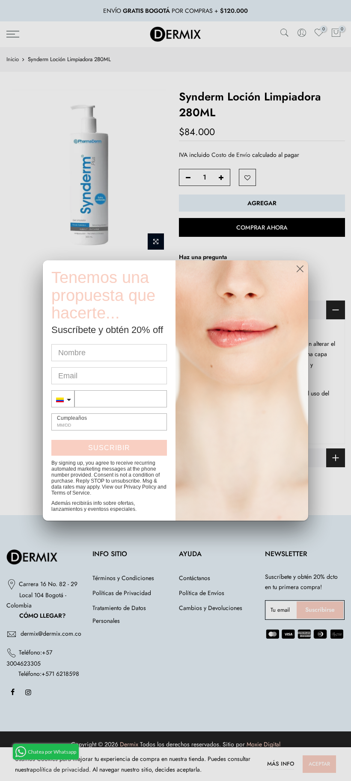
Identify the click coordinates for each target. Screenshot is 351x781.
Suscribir (109, 447)
